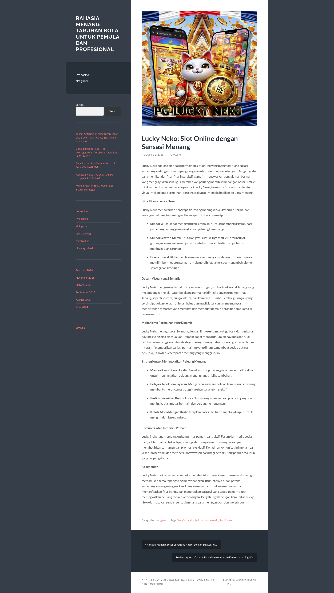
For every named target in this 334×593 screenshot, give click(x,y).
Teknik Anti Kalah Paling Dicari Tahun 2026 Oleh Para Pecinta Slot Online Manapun (97, 137)
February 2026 (84, 270)
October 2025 (84, 284)
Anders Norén (246, 580)
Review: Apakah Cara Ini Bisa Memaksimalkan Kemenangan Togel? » (214, 557)
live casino (82, 75)
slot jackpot (197, 520)
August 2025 (83, 299)
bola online (82, 211)
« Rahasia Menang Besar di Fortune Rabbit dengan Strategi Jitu (181, 544)
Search (81, 104)
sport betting (83, 233)
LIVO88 (80, 327)
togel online (82, 240)
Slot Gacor (183, 520)
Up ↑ (229, 584)
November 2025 (85, 277)
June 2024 (82, 307)
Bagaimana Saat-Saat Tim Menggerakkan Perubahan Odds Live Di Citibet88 (97, 152)
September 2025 (85, 292)
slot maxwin (211, 520)
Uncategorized (84, 248)
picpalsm (174, 154)
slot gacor (82, 81)
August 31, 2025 (153, 154)
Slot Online (225, 520)
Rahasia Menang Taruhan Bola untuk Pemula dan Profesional (97, 33)
